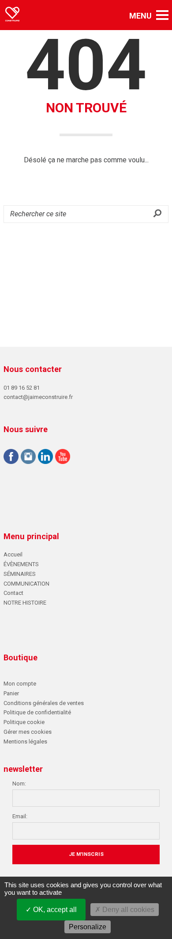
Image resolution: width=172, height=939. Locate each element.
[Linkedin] (45, 457)
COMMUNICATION (26, 583)
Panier (11, 693)
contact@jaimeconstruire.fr (38, 397)
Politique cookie (24, 722)
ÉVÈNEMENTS (21, 564)
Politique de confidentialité (37, 712)
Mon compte (20, 683)
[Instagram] (28, 457)
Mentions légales (25, 741)
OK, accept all (54, 909)
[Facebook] (11, 457)
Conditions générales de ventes (44, 703)
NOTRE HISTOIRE (25, 602)
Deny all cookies (127, 909)
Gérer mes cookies (28, 731)
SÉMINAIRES (20, 574)
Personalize (87, 927)
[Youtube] (62, 457)
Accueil (13, 554)
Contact (13, 593)
